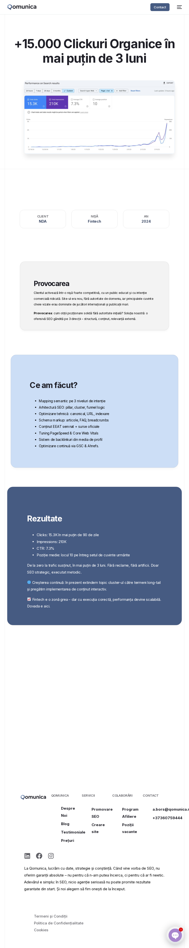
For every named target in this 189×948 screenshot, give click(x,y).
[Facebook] (39, 856)
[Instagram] (51, 856)
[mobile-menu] (178, 7)
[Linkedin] (27, 856)
